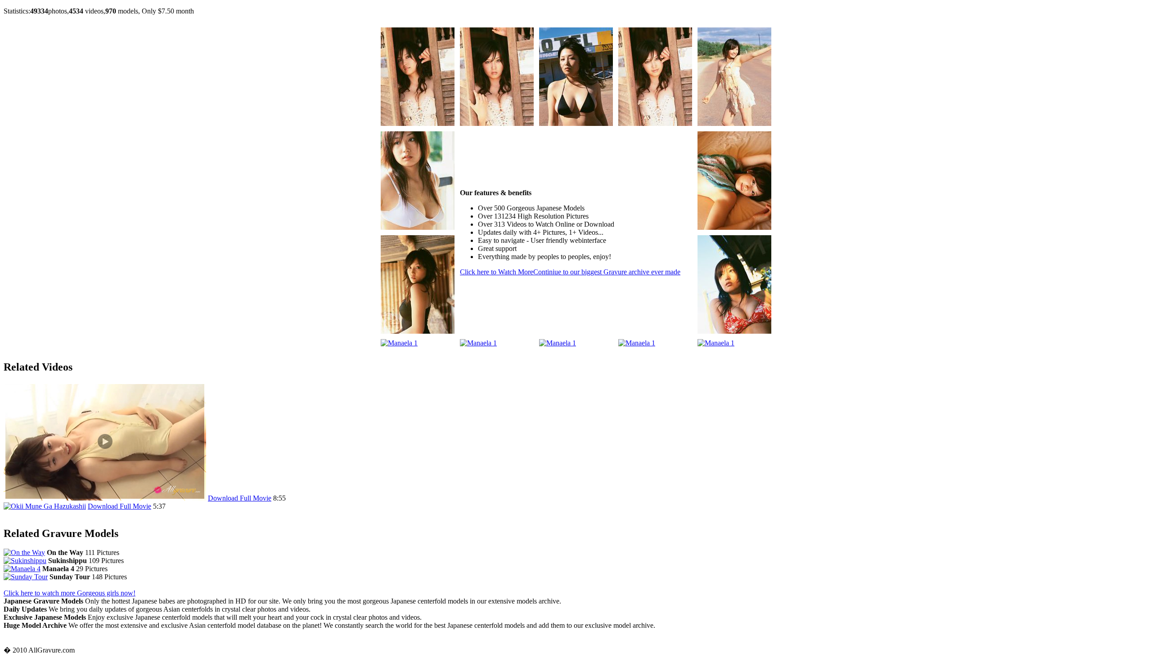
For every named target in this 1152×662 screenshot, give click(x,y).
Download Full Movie (239, 498)
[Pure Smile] (105, 498)
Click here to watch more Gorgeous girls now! (69, 593)
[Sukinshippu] (25, 560)
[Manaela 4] (22, 569)
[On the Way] (24, 552)
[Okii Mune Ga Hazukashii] (45, 506)
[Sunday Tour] (26, 577)
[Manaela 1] (417, 123)
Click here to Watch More (570, 272)
